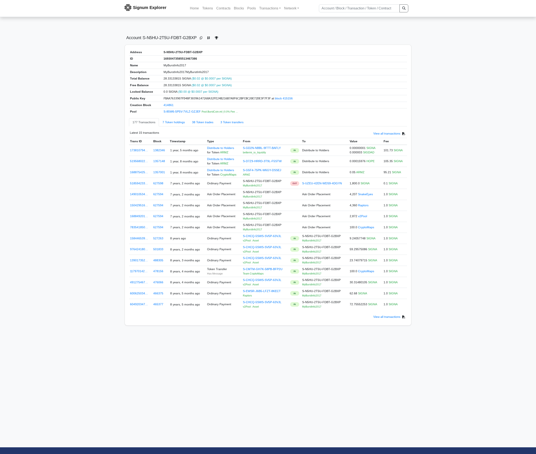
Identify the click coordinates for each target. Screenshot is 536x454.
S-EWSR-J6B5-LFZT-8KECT (262, 291)
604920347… (139, 304)
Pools (251, 8)
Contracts (223, 8)
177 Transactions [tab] (144, 122)
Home (194, 8)
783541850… (139, 227)
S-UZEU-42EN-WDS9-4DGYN (322, 183)
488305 (158, 260)
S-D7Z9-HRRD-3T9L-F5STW (262, 161)
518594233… (139, 183)
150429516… (139, 205)
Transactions (268, 8)
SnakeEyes (365, 194)
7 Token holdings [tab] (173, 122)
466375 (158, 293)
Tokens (207, 8)
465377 (158, 304)
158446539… (139, 238)
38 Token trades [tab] (202, 122)
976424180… (139, 249)
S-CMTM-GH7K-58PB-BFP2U (262, 269)
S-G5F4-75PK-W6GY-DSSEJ (262, 170)
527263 (158, 238)
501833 (158, 249)
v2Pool (362, 216)
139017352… (139, 260)
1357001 (159, 172)
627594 (158, 194)
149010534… (139, 194)
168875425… (139, 172)
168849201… (139, 216)
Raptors (363, 205)
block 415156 (284, 98)
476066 (158, 282)
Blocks (239, 8)
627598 (158, 183)
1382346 (159, 150)
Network (290, 8)
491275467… (139, 282)
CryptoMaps (366, 227)
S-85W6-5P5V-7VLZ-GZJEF (183, 111)
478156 (158, 271)
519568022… (139, 161)
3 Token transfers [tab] (232, 122)
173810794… (139, 150)
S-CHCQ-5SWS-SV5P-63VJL (262, 236)
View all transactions (386, 133)
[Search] (403, 8)
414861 (169, 105)
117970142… (139, 271)
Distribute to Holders (220, 148)
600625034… (139, 293)
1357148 (159, 161)
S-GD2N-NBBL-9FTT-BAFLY (262, 148)
